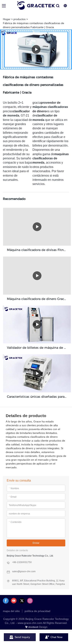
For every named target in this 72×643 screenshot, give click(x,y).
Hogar (6, 19)
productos (19, 19)
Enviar (36, 543)
